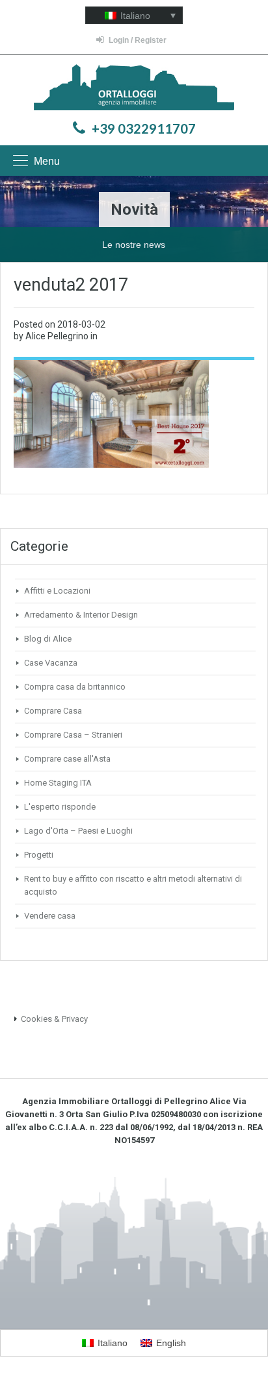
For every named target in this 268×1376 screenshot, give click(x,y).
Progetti (38, 855)
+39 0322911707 (144, 128)
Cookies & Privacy (54, 1019)
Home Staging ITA (58, 783)
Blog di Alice (48, 639)
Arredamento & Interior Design (81, 615)
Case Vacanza (50, 663)
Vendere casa (49, 916)
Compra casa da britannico (75, 687)
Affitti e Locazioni (57, 591)
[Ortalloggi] (134, 88)
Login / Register (138, 40)
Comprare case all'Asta (67, 759)
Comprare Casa (53, 711)
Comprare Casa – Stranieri (73, 735)
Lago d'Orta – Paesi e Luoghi (78, 831)
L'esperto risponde (60, 807)
